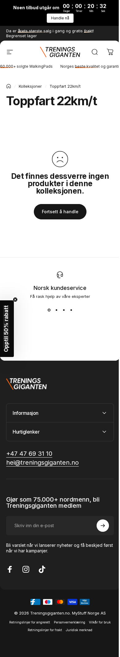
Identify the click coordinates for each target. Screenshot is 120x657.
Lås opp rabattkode (57, 395)
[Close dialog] (114, 235)
